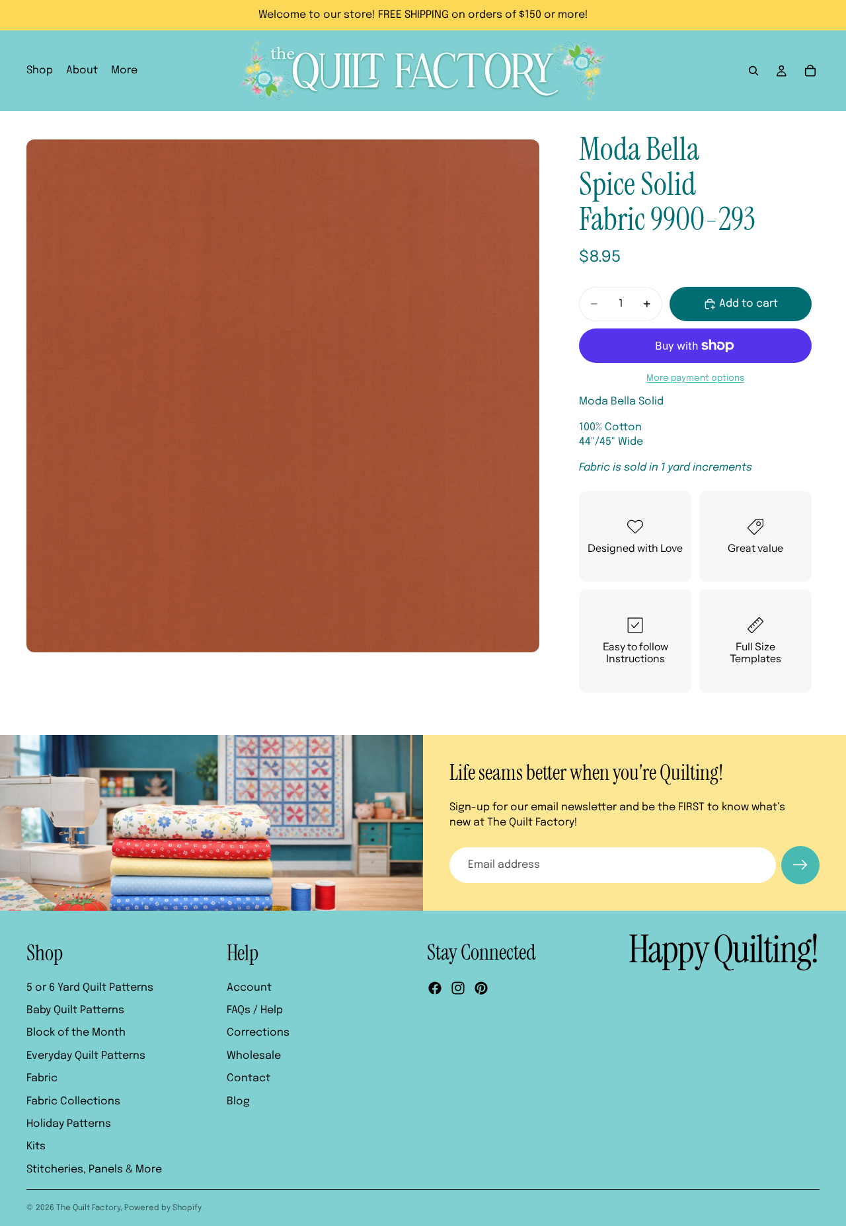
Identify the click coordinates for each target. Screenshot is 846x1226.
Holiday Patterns (68, 1124)
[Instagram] (458, 988)
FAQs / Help (255, 1010)
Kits (36, 1146)
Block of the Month (76, 1032)
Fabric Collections (73, 1101)
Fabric (42, 1078)
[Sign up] (800, 865)
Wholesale (254, 1055)
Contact (248, 1078)
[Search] (753, 70)
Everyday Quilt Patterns (85, 1055)
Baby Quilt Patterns (75, 1010)
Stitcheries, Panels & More (94, 1169)
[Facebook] (435, 988)
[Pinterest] (481, 988)
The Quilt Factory (88, 1208)
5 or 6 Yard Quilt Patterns (89, 987)
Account (249, 987)
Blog (238, 1101)
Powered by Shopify (163, 1208)
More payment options (695, 378)
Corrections (258, 1032)
